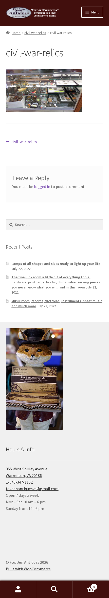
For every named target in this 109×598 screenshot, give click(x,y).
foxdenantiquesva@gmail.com (32, 488)
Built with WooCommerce (28, 568)
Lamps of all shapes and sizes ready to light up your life (55, 263)
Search (54, 589)
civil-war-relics (35, 32)
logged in (42, 186)
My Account (18, 589)
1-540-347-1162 (19, 482)
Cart (84, 585)
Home (16, 32)
